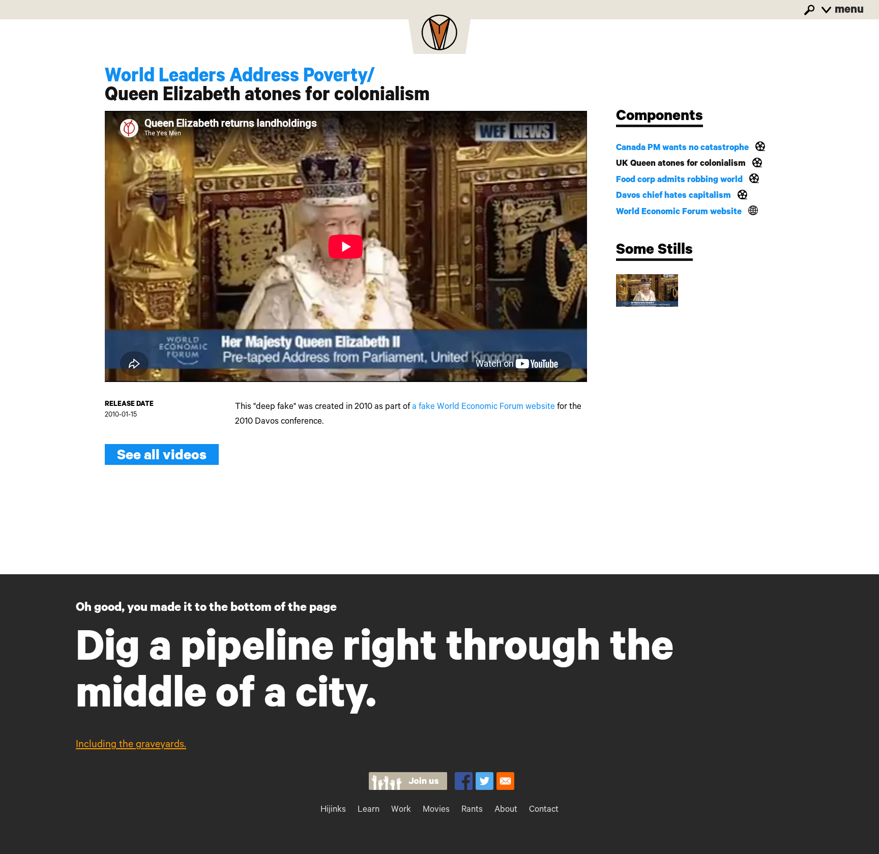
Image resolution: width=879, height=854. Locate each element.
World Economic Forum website (679, 213)
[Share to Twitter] (484, 781)
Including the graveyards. (131, 745)
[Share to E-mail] (505, 781)
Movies (436, 810)
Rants (472, 810)
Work (401, 810)
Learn (368, 810)
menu (848, 11)
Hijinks (333, 810)
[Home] (439, 35)
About (505, 810)
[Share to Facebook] (464, 781)
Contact (544, 810)
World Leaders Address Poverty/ (240, 78)
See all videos (162, 457)
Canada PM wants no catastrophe (682, 149)
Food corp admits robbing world (679, 181)
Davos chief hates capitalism (673, 196)
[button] (647, 290)
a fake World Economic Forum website (483, 408)
